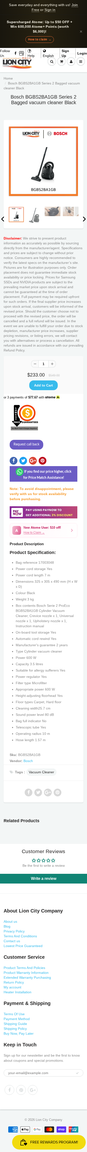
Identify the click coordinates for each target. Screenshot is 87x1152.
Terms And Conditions (20, 936)
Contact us (12, 941)
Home (8, 78)
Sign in (49, 10)
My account (12, 987)
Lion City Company (49, 1120)
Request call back (26, 444)
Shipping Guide (15, 1024)
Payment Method (17, 1019)
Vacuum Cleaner (41, 772)
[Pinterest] (21, 1090)
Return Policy (14, 982)
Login (82, 53)
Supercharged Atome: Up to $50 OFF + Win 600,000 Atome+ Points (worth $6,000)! (39, 26)
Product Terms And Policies (24, 968)
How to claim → (39, 39)
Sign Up (65, 53)
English (48, 56)
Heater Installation (17, 992)
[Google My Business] (21, 53)
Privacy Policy (14, 931)
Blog (7, 926)
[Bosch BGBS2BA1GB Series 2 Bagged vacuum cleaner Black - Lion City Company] (43, 161)
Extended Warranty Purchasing (27, 977)
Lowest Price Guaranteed (23, 946)
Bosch (28, 761)
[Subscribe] (77, 1073)
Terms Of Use (14, 1014)
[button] (43, 530)
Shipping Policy (15, 1029)
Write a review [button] (43, 878)
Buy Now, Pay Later (19, 1033)
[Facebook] (16, 53)
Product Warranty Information (26, 973)
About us (10, 921)
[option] (43, 161)
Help (31, 56)
